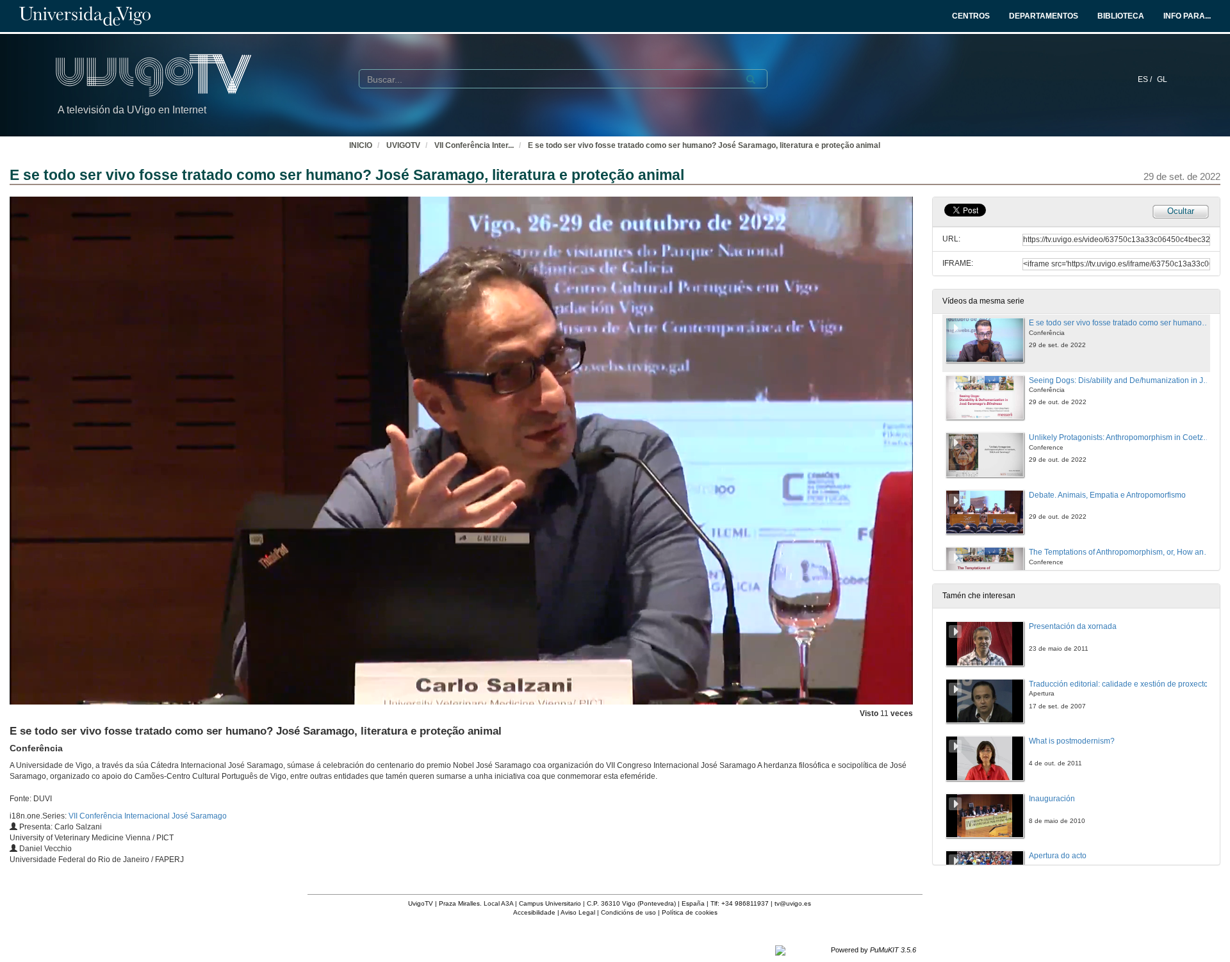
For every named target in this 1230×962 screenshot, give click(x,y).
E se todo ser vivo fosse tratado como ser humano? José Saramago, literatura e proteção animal (704, 145)
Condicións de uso (628, 912)
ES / (1146, 79)
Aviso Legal (578, 912)
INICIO (360, 145)
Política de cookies (690, 912)
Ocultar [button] (1180, 211)
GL (1162, 79)
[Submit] (750, 79)
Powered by (873, 950)
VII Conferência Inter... (474, 145)
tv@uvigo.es (793, 903)
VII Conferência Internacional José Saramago (148, 815)
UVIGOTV (403, 145)
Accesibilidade (534, 912)
